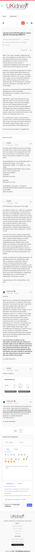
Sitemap (17, 533)
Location (20, 483)
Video (25, 455)
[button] (2, 6)
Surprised (5, 461)
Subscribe (24, 50)
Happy (24, 459)
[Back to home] (17, 6)
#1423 (16, 370)
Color (14, 455)
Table (11, 459)
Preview (16, 449)
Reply (29, 505)
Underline (11, 455)
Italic (8, 455)
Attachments (9, 483)
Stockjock (8, 201)
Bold (5, 455)
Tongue (8, 461)
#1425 (16, 293)
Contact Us (17, 531)
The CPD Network (17, 542)
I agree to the (12, 505)
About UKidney (17, 526)
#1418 (16, 403)
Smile (26, 459)
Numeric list (5, 459)
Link (19, 455)
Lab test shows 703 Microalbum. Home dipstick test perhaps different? (17, 34)
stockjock (8, 143)
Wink (14, 461)
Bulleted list (27, 456)
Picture (22, 455)
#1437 (16, 203)
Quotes (16, 459)
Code (19, 459)
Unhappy (11, 461)
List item (8, 459)
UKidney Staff (9, 291)
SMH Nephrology (17, 539)
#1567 (16, 145)
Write (7, 449)
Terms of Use (17, 528)
